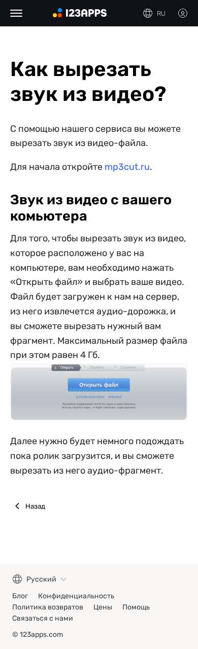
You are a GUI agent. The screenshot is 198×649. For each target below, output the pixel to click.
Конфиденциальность (76, 596)
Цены (102, 607)
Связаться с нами (42, 618)
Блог (20, 596)
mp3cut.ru (127, 166)
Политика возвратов (47, 607)
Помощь (136, 607)
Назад (35, 506)
